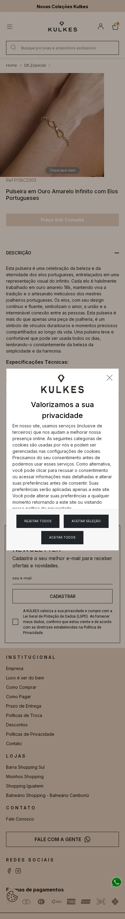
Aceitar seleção (86, 521)
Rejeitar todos (38, 521)
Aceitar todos (62, 537)
